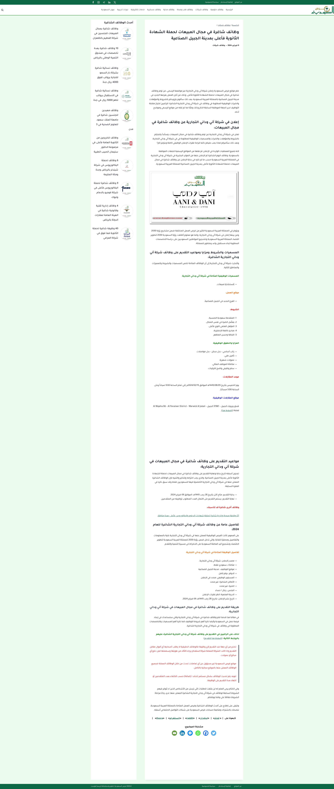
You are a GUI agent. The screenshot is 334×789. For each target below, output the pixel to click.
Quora (159, 718)
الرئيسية (229, 10)
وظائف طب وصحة (185, 10)
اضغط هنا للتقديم (213, 638)
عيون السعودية (108, 10)
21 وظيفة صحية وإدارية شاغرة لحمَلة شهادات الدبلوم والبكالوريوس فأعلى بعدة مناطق (198, 516)
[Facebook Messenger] (190, 733)
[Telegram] (104, 2)
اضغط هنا (227, 411)
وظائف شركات (201, 10)
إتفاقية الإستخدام (227, 2)
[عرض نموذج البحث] (2, 10)
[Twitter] (114, 2)
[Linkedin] (109, 2)
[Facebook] (93, 2)
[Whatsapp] (198, 733)
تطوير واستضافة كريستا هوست (102, 786)
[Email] (174, 733)
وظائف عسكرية (154, 10)
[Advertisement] (194, 69)
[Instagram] (98, 2)
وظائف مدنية (168, 10)
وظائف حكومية (217, 10)
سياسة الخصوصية (212, 2)
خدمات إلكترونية (138, 10)
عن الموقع (238, 2)
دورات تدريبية (122, 10)
